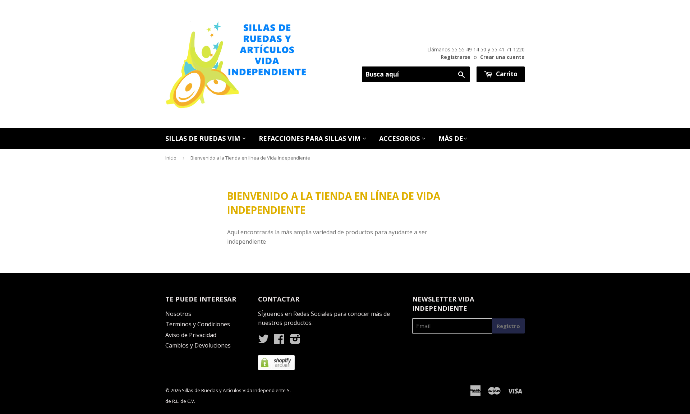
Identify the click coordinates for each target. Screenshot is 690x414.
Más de (450, 138)
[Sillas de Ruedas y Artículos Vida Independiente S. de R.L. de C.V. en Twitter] (263, 341)
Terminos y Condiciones (197, 324)
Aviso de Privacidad (190, 335)
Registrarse (455, 57)
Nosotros (178, 314)
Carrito (506, 74)
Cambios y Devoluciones (198, 345)
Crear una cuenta (502, 57)
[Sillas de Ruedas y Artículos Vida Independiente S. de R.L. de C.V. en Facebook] (279, 341)
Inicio (170, 158)
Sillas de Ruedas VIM (203, 138)
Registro (508, 326)
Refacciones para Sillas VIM (310, 138)
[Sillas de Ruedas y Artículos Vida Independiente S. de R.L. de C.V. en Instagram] (295, 341)
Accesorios (400, 138)
